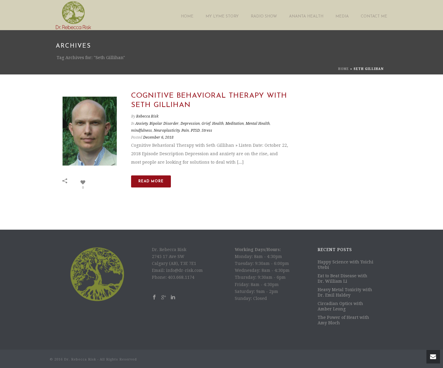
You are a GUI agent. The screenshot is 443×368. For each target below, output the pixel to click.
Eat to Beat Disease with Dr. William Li (342, 278)
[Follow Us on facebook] (154, 297)
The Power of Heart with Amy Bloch (343, 320)
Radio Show (264, 16)
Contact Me (374, 16)
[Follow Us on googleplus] (163, 297)
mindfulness (141, 130)
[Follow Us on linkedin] (173, 297)
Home (187, 16)
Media (342, 16)
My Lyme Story (222, 16)
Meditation (234, 123)
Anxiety (141, 123)
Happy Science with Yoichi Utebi (345, 264)
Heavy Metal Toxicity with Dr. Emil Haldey (345, 292)
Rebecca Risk (147, 116)
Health (218, 123)
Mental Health (258, 123)
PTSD (195, 130)
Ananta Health (306, 16)
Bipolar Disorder (164, 123)
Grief (206, 123)
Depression (190, 123)
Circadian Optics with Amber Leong (340, 306)
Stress (207, 130)
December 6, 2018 (158, 137)
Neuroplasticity (167, 130)
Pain (185, 130)
